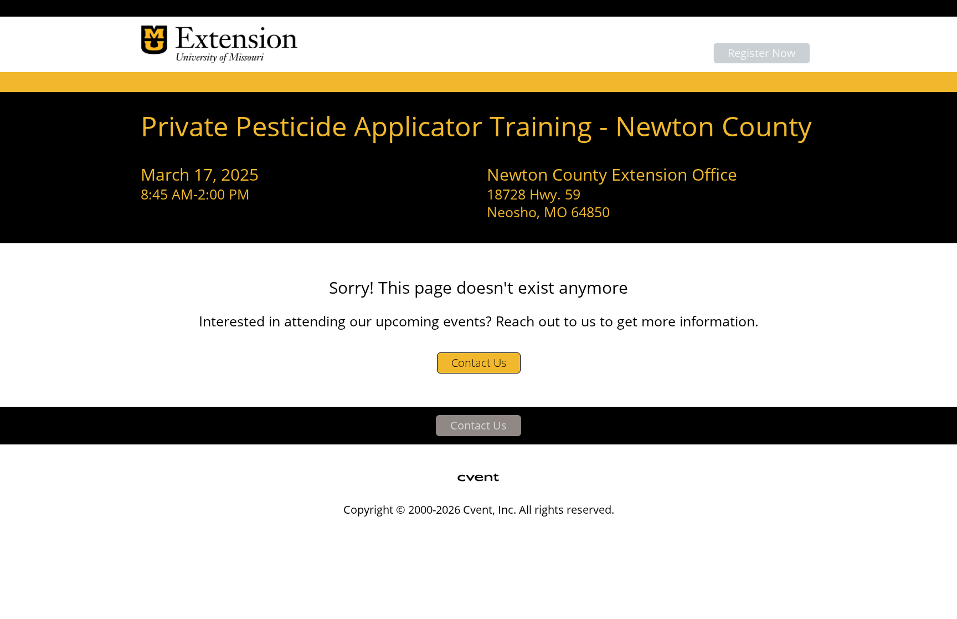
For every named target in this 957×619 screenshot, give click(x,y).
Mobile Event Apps (432, 532)
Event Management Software (322, 532)
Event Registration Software (539, 532)
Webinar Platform (645, 532)
